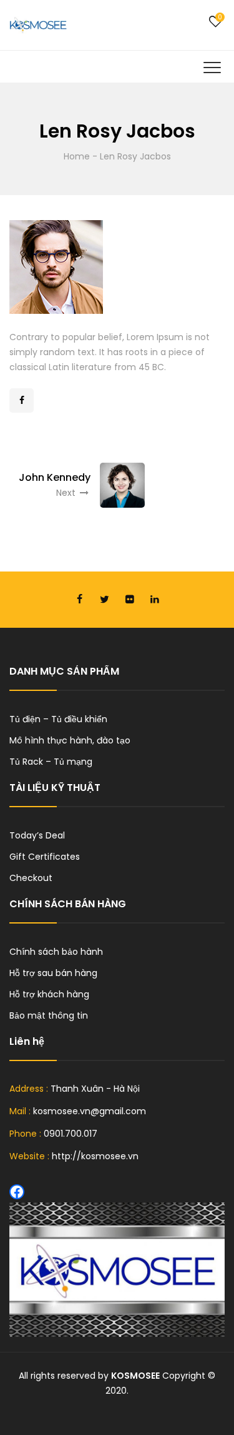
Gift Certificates (44, 856)
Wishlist (215, 22)
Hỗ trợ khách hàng (49, 994)
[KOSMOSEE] (38, 25)
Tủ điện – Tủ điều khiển (58, 719)
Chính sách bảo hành (56, 951)
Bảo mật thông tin (48, 1015)
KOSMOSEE (135, 1375)
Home (77, 156)
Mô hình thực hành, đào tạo (69, 740)
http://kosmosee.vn (95, 1156)
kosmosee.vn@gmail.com (89, 1111)
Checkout (30, 878)
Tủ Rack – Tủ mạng (50, 761)
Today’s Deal (37, 835)
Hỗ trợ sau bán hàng (53, 973)
